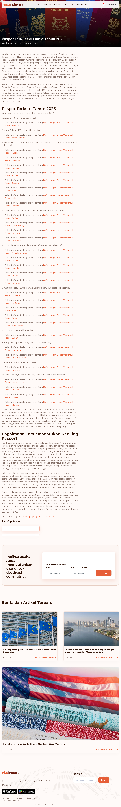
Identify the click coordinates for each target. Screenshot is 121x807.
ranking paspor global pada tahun (38, 517)
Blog (67, 4)
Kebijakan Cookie (37, 781)
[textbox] (58, 573)
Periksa (103, 573)
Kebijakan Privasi (23, 781)
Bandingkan (58, 4)
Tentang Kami (82, 4)
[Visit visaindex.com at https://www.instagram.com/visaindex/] (7, 785)
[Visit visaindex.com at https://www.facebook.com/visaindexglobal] (3, 785)
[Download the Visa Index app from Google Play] (26, 791)
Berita (72, 4)
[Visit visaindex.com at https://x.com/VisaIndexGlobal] (10, 785)
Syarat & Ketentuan (8, 781)
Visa (50, 4)
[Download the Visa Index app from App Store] (9, 791)
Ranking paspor (41, 4)
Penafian (49, 781)
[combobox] (57, 573)
